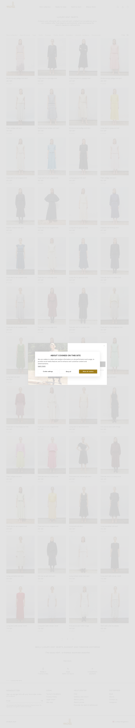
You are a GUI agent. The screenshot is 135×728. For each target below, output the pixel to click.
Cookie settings (48, 371)
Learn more (41, 366)
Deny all (68, 371)
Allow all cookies (88, 371)
